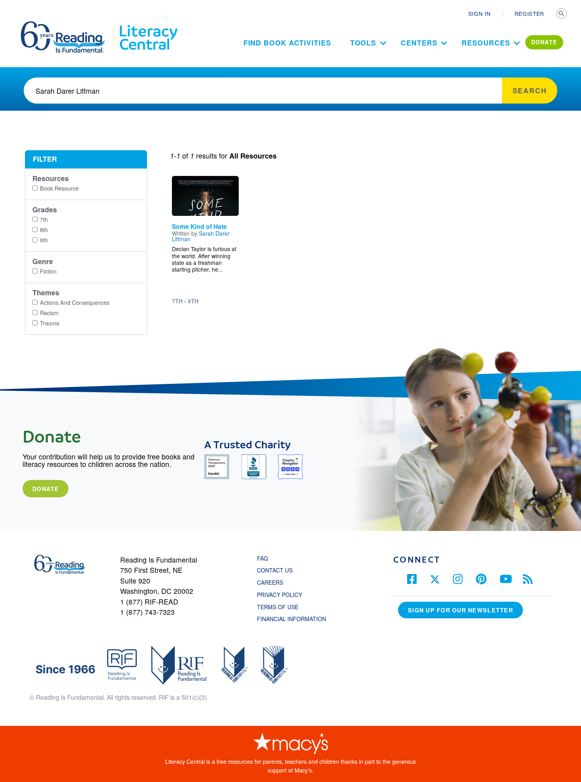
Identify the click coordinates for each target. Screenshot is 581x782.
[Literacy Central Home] (148, 25)
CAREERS (270, 582)
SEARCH (562, 14)
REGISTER (529, 13)
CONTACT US (277, 570)
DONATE (544, 42)
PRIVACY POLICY (279, 595)
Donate (45, 489)
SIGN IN (479, 13)
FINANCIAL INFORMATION (291, 619)
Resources (486, 42)
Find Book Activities (287, 42)
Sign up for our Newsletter (460, 610)
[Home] (68, 25)
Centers (419, 42)
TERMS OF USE (281, 607)
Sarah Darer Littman (201, 236)
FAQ (262, 558)
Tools (363, 42)
